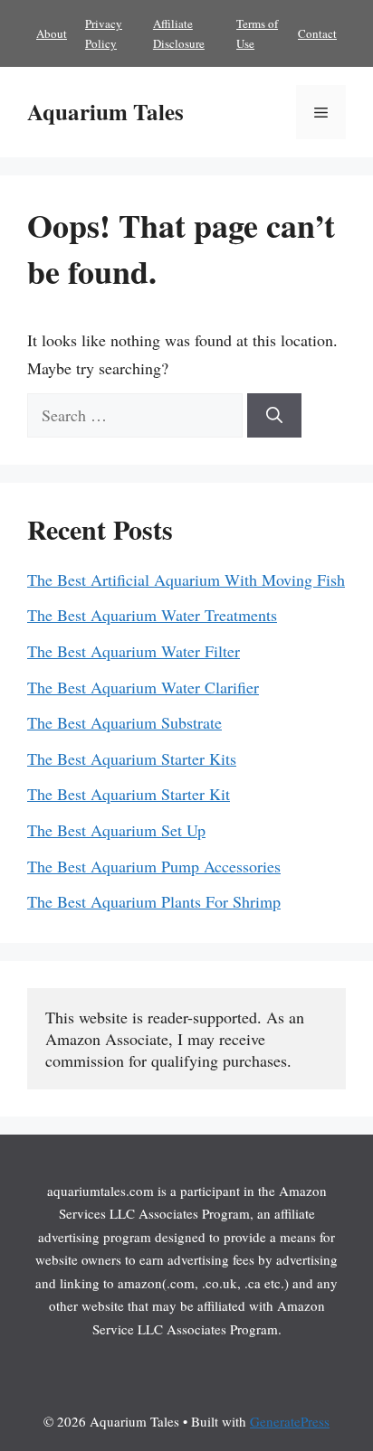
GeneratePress (290, 1421)
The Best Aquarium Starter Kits (131, 758)
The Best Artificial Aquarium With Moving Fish (186, 579)
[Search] (274, 415)
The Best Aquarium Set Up (116, 830)
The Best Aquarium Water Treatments (152, 615)
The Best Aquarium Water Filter (133, 651)
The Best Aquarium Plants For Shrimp (154, 901)
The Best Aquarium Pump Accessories (154, 866)
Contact (317, 33)
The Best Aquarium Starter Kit (128, 794)
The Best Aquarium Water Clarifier (143, 687)
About (51, 33)
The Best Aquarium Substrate (124, 722)
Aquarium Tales (105, 111)
